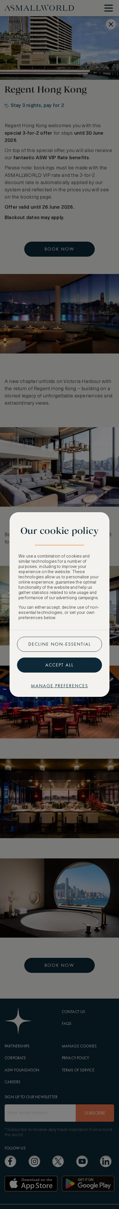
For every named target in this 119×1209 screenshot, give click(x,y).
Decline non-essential (59, 644)
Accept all (59, 665)
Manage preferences (59, 685)
